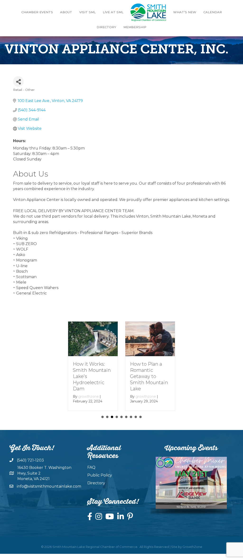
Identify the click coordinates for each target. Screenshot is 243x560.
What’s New (184, 12)
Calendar (212, 12)
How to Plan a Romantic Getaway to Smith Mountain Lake (92, 376)
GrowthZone (192, 547)
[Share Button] (18, 81)
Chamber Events (37, 12)
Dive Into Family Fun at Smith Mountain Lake (149, 370)
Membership (134, 27)
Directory (106, 27)
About (66, 12)
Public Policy (99, 475)
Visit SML (87, 12)
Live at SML (113, 12)
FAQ (91, 467)
